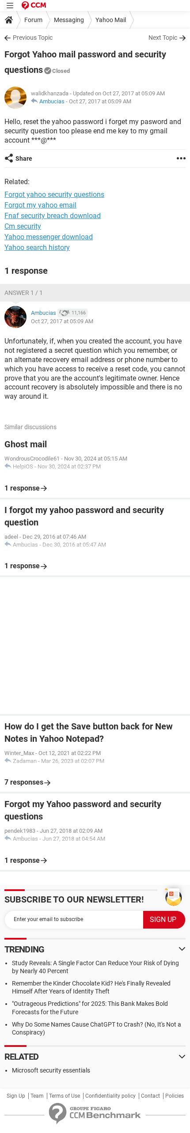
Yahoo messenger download (48, 237)
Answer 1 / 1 (23, 292)
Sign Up (16, 1096)
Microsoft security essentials (51, 1070)
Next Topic (162, 37)
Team (37, 1096)
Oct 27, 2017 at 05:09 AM (100, 101)
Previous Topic (33, 37)
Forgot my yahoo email (40, 205)
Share (23, 158)
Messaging (69, 19)
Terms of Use (64, 1096)
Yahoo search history (37, 247)
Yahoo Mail (110, 19)
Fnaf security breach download (52, 215)
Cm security (22, 226)
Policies (174, 1096)
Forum (33, 19)
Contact (150, 1096)
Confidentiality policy (110, 1096)
